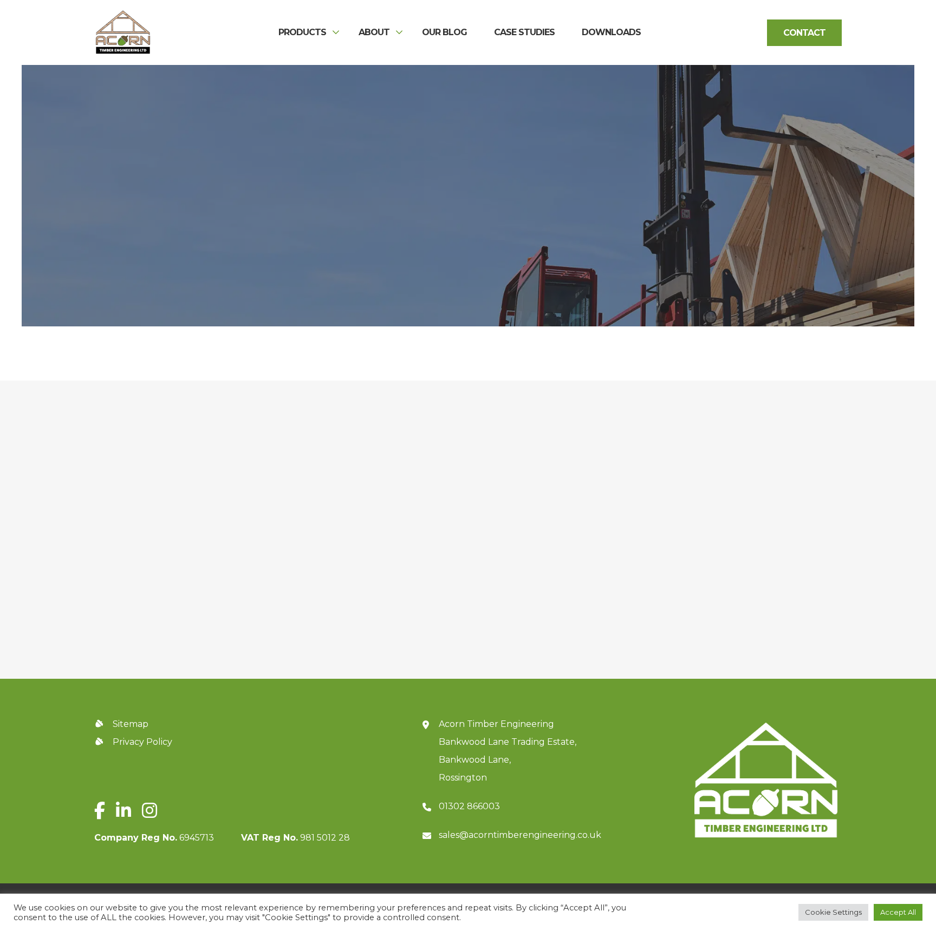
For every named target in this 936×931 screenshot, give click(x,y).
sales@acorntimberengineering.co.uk (520, 835)
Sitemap (130, 724)
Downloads (611, 32)
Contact (804, 33)
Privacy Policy (723, 577)
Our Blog (444, 32)
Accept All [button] (898, 912)
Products (302, 32)
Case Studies (524, 32)
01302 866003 (469, 806)
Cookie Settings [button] (833, 912)
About (374, 32)
